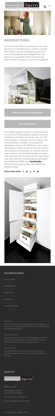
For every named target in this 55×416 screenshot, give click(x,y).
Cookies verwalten (11, 306)
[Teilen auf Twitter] (27, 171)
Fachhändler (36, 161)
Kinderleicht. (8, 321)
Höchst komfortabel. (11, 335)
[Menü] (49, 5)
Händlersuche (9, 286)
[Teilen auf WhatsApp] (30, 171)
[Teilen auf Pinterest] (34, 171)
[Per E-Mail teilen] (38, 171)
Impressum (8, 299)
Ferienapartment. (10, 348)
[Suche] (43, 5)
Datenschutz (9, 293)
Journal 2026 (9, 279)
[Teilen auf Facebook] (23, 171)
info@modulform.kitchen (20, 401)
